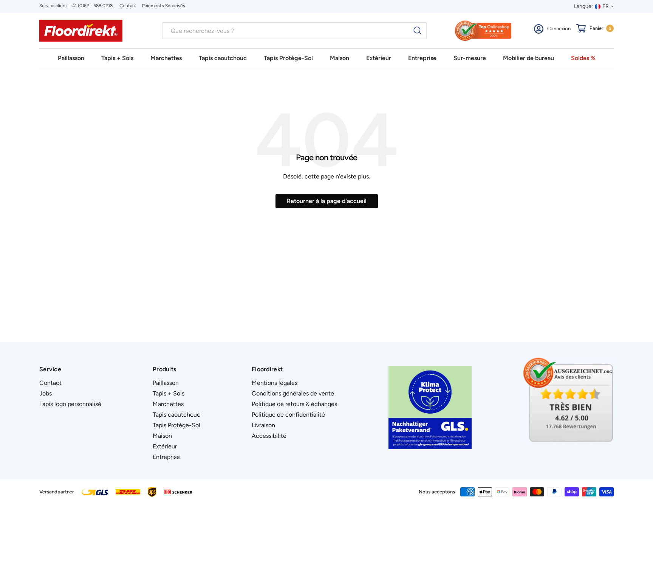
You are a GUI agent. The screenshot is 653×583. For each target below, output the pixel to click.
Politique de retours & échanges (294, 404)
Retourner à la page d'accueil (327, 201)
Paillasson (71, 58)
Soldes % (583, 58)
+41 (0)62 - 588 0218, (92, 5)
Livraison (263, 425)
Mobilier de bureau (528, 58)
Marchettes (166, 58)
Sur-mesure (469, 58)
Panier (600, 28)
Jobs (45, 393)
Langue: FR (591, 6)
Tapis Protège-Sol (288, 58)
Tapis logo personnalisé (70, 404)
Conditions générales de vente (293, 393)
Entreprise (422, 58)
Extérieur (378, 58)
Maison (339, 58)
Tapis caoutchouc (223, 58)
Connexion (559, 28)
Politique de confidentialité (288, 414)
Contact (127, 5)
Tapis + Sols (117, 58)
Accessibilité (269, 435)
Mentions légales (274, 382)
